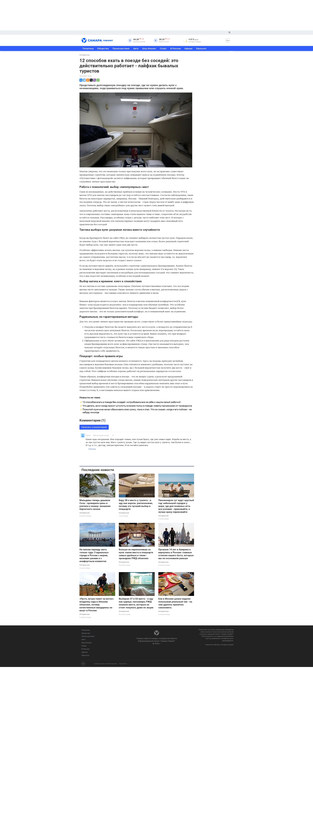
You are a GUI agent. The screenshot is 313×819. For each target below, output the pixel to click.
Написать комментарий (94, 427)
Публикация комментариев (105, 664)
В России (175, 48)
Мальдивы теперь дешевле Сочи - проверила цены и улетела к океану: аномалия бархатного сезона (95, 504)
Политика (88, 48)
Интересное (84, 513)
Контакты (123, 664)
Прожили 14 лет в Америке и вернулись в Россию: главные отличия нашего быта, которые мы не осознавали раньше (176, 554)
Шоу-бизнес (149, 48)
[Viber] (94, 80)
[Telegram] (84, 80)
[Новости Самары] (97, 40)
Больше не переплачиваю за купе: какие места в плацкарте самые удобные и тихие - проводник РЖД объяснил (136, 554)
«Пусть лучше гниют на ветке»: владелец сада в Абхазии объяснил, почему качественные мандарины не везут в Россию (96, 604)
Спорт (163, 48)
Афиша (188, 48)
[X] (91, 80)
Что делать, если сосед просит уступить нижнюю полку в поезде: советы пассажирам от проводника (137, 405)
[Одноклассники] (87, 80)
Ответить (92, 449)
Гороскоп (201, 48)
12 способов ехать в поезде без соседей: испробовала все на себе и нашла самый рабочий (132, 402)
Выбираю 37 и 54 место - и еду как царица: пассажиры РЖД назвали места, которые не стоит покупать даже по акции (136, 603)
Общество (103, 48)
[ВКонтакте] (80, 80)
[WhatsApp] (98, 80)
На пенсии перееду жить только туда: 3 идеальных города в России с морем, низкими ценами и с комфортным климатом (94, 555)
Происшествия (120, 48)
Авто (136, 48)
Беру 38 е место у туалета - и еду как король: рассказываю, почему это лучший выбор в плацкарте (136, 504)
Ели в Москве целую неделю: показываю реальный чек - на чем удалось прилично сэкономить (175, 603)
